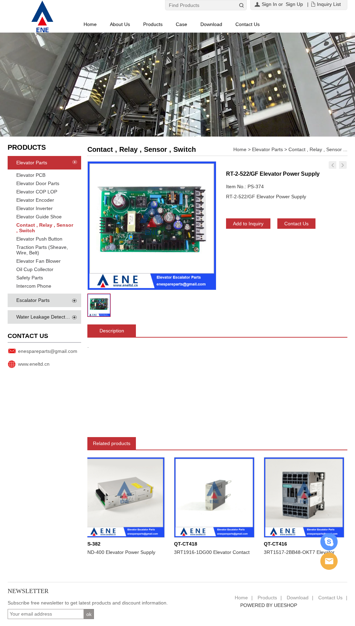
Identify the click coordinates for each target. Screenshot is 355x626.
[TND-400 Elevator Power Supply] (116, 497)
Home (90, 24)
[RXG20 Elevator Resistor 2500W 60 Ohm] (332, 165)
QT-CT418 (177, 544)
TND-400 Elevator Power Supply (111, 552)
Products (153, 24)
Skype (329, 541)
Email (329, 561)
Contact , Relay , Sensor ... (317, 149)
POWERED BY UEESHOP (268, 605)
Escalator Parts (33, 300)
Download (211, 24)
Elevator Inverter (34, 208)
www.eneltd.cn (34, 364)
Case (181, 24)
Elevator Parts (31, 162)
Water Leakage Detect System (49, 317)
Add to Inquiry (248, 223)
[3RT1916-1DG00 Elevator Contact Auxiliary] (206, 497)
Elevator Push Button (39, 239)
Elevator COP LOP (36, 191)
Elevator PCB (30, 175)
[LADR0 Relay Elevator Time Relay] (343, 165)
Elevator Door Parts (37, 183)
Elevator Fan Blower (38, 261)
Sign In (269, 4)
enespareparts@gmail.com (47, 351)
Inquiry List (329, 4)
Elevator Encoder (35, 200)
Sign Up (294, 4)
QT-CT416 (267, 544)
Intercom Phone (33, 286)
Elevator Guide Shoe (39, 216)
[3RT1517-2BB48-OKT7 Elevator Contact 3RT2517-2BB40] (296, 497)
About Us (120, 24)
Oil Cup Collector (34, 269)
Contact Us (247, 24)
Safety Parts (29, 277)
